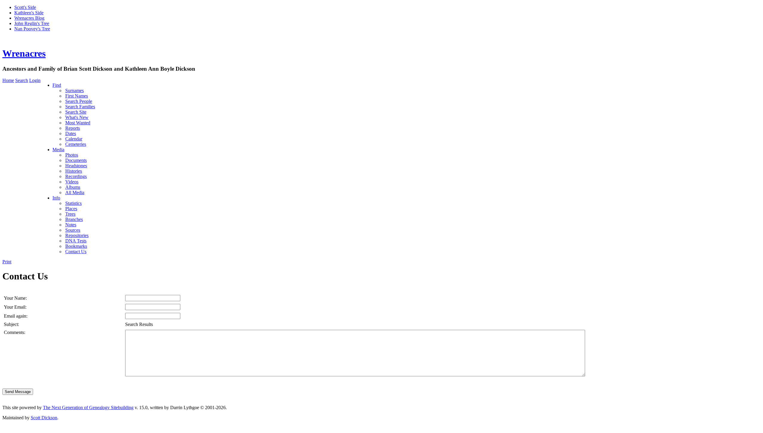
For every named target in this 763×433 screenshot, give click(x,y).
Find (56, 85)
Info (56, 197)
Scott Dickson (44, 417)
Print (6, 261)
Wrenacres (24, 53)
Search (21, 80)
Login (35, 80)
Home (8, 80)
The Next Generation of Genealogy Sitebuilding (88, 407)
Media (58, 149)
